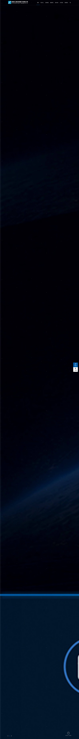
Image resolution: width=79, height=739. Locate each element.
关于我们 (61, 2)
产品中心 (42, 2)
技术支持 (56, 2)
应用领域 (47, 2)
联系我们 (66, 2)
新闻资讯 (51, 2)
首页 (38, 2)
